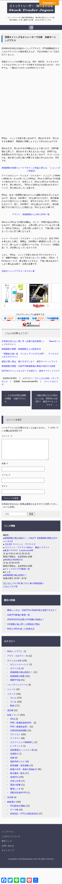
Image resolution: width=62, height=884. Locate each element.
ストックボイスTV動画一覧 (17, 569)
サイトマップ (8, 850)
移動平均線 (15, 680)
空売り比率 (15, 781)
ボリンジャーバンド (19, 664)
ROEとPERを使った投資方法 (20, 629)
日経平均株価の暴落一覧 (18, 615)
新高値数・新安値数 (19, 765)
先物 (12, 758)
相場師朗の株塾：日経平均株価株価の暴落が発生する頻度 (28, 366)
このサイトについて (11, 836)
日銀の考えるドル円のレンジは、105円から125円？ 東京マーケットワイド (46, 400)
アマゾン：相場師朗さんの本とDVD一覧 (31, 214)
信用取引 (14, 754)
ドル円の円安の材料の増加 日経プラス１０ (15, 398)
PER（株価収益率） (19, 726)
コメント (7, 436)
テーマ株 (14, 809)
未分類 (10, 797)
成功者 (10, 710)
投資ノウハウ (13, 715)
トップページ (8, 831)
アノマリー (15, 738)
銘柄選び (11, 802)
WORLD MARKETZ (13, 560)
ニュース (11, 689)
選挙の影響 (15, 785)
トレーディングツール (17, 685)
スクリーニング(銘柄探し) (22, 742)
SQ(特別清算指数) (18, 730)
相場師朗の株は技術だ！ (15, 575)
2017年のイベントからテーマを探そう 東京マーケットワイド (32, 371)
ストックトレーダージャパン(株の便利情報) (29, 14)
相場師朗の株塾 (17, 676)
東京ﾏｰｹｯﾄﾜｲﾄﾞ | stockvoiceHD (18, 550)
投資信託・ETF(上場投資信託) (24, 813)
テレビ (13, 698)
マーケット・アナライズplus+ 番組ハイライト (26, 547)
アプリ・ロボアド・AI (17, 656)
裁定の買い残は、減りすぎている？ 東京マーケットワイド (29, 361)
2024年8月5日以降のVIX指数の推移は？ (25, 619)
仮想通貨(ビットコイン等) (22, 750)
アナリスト (15, 734)
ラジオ (13, 702)
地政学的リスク (17, 761)
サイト (5, 486)
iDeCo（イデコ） (15, 651)
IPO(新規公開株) (17, 806)
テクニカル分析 (42, 378)
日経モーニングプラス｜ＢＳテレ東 (18, 271)
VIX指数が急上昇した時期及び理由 (23, 624)
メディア (11, 694)
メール (6, 475)
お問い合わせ (8, 846)
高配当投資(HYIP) (18, 792)
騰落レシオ (15, 789)
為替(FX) (14, 777)
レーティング (16, 746)
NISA (12, 719)
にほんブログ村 (10, 586)
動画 (12, 705)
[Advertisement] (31, 104)
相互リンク (7, 841)
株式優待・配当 (17, 773)
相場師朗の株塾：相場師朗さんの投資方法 (21, 349)
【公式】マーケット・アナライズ (19, 544)
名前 (5, 463)
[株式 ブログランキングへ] (31, 326)
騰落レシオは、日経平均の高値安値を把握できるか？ (32, 610)
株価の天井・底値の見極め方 (23, 769)
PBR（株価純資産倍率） (21, 723)
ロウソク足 (15, 668)
